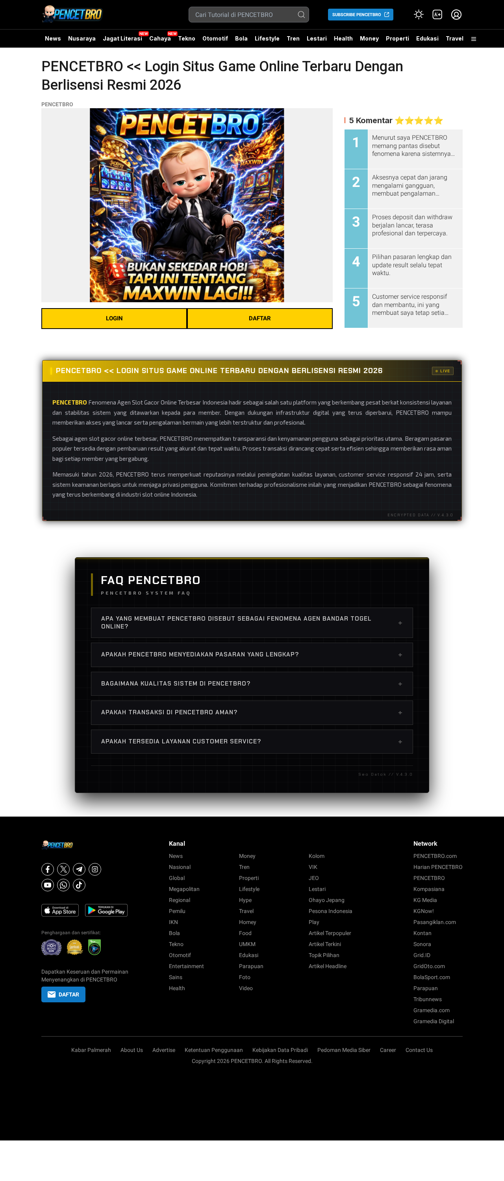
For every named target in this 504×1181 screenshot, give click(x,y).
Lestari (316, 41)
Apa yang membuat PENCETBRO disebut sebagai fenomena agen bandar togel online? (252, 622)
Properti (397, 38)
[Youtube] (47, 885)
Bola (241, 38)
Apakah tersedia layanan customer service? (252, 741)
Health (343, 38)
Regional (179, 900)
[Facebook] (47, 869)
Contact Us (419, 1050)
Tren (293, 38)
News (53, 38)
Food (245, 933)
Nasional (180, 867)
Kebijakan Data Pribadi (280, 1050)
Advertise (163, 1050)
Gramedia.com (431, 1010)
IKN (173, 922)
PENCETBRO (57, 104)
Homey (247, 922)
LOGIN (114, 318)
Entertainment (186, 966)
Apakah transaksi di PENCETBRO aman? (252, 712)
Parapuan (251, 966)
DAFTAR (260, 318)
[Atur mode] (418, 14)
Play (314, 922)
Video (246, 988)
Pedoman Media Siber (344, 1050)
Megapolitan (184, 889)
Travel (454, 38)
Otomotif (215, 38)
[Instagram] (95, 869)
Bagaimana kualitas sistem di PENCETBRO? (252, 683)
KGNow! (423, 911)
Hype (245, 900)
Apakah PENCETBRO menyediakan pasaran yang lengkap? (252, 654)
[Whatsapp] (63, 885)
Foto (244, 977)
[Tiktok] (79, 885)
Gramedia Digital (433, 1021)
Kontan (422, 933)
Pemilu (177, 911)
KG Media (425, 900)
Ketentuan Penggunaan (214, 1050)
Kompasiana (429, 889)
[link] (437, 14)
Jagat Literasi (122, 38)
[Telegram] (79, 869)
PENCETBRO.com (435, 856)
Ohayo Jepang (327, 900)
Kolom (316, 856)
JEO (314, 878)
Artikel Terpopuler (330, 933)
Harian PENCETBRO (438, 867)
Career (388, 1050)
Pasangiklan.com (434, 922)
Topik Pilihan (324, 955)
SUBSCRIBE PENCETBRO (356, 14)
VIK (313, 867)
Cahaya (160, 38)
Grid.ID (421, 955)
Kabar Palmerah (91, 1050)
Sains (175, 977)
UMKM (247, 944)
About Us (131, 1050)
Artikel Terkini (325, 944)
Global (177, 878)
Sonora (422, 944)
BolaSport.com (431, 977)
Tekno (186, 38)
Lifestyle (267, 38)
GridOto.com (429, 966)
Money (369, 38)
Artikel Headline (327, 966)
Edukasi (427, 38)
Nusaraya (82, 38)
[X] (63, 869)
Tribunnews (427, 999)
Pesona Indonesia (330, 911)
